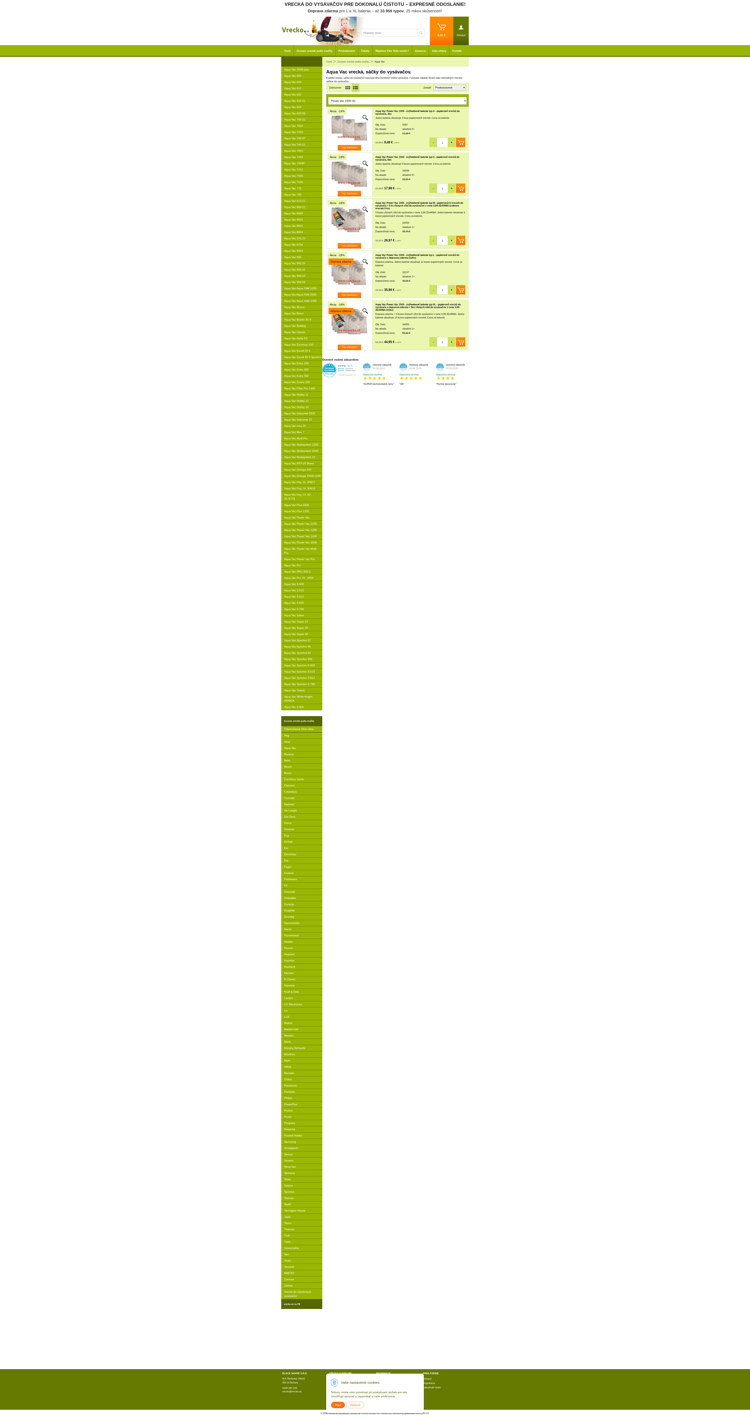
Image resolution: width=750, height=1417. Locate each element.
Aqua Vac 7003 (293, 125)
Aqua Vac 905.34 (294, 269)
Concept (289, 798)
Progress (289, 1123)
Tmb (287, 1235)
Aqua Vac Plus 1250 (296, 511)
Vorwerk (289, 1266)
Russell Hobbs (293, 1135)
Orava (288, 1079)
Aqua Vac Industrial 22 (298, 419)
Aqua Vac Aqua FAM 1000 (300, 288)
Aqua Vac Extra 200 (296, 363)
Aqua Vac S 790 (294, 609)
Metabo (289, 1035)
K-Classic (290, 979)
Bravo (287, 773)
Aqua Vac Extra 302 (296, 375)
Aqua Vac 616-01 (294, 100)
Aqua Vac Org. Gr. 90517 (299, 482)
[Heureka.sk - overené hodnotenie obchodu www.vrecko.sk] (340, 375)
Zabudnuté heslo (432, 1387)
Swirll (287, 1204)
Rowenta (289, 1129)
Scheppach (291, 1148)
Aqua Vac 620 (292, 107)
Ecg (286, 835)
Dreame (289, 829)
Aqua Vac (290, 748)
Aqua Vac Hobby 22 (296, 400)
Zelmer (288, 1285)
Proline (288, 1110)
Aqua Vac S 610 (294, 590)
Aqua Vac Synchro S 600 (299, 665)
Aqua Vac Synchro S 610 (299, 671)
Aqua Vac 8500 (293, 213)
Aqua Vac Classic (294, 332)
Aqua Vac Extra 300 (296, 369)
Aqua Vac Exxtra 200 (297, 382)
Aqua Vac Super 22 (296, 621)
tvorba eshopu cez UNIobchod (376, 1413)
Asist (287, 741)
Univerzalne (291, 1248)
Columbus (290, 791)
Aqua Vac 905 (292, 257)
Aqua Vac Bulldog (295, 325)
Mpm (287, 1060)
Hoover (288, 948)
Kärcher (289, 973)
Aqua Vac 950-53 (294, 275)
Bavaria (289, 754)
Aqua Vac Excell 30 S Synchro (302, 357)
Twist (287, 1241)
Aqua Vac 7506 (293, 182)
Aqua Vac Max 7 (294, 432)
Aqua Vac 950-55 (294, 282)
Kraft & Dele (291, 991)
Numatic (289, 1073)
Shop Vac (290, 1166)
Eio (286, 848)
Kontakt (457, 50)
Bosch (288, 766)
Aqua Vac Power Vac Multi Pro (300, 550)
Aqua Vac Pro (292, 565)
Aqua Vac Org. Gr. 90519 (299, 488)
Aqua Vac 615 (292, 94)
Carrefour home (294, 779)
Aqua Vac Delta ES (295, 338)
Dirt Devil (289, 816)
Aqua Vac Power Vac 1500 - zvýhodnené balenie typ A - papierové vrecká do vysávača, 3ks (417, 112)
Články (365, 50)
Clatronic (289, 785)
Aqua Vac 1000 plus (296, 69)
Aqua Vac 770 (292, 188)
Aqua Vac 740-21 (294, 144)
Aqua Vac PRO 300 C (297, 571)
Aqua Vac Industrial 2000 (299, 413)
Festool (288, 873)
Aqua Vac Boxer (294, 313)
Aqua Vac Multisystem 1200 (301, 444)
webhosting (398, 1413)
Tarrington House (294, 1210)
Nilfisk (287, 1066)
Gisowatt (289, 891)
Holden (288, 941)
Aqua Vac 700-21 (294, 119)
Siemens (289, 1173)
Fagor (288, 866)
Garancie (420, 50)
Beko (287, 760)
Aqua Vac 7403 (293, 157)
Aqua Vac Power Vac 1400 (300, 536)
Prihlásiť (427, 1379)
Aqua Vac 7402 (293, 150)
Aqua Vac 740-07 (294, 138)
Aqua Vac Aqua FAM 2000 (300, 294)
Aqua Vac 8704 (293, 244)
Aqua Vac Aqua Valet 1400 (300, 300)
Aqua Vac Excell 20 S (297, 350)
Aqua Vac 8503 (293, 225)
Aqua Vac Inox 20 (295, 425)
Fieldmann (290, 879)
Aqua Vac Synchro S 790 (299, 684)
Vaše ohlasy (439, 50)
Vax (286, 1254)
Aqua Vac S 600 (294, 584)
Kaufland (289, 966)
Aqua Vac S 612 (294, 596)
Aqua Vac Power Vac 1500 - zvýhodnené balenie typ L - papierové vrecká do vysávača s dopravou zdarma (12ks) (417, 256)
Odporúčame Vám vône (299, 729)
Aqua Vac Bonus (294, 307)
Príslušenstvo (346, 50)
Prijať (338, 1404)
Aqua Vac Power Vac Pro (299, 559)
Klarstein (289, 985)
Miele (287, 1041)
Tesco (287, 1223)
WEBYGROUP (422, 1413)
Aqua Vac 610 (292, 82)
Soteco (288, 1185)
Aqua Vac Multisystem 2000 (301, 450)
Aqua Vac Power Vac (297, 517)
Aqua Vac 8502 (293, 219)
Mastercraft (291, 1029)
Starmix (289, 1198)
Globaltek (290, 898)
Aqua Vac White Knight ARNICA (298, 698)
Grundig (289, 916)
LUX (286, 1016)
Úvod (329, 61)
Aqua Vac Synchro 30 (297, 646)
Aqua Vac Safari (294, 615)
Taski (287, 1216)
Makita (288, 1023)
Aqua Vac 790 (292, 194)
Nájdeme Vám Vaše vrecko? (392, 50)
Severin (289, 1160)
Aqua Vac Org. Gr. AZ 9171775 (297, 496)
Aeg (286, 735)
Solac (287, 1179)
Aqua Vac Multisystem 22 (299, 457)
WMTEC (289, 1273)
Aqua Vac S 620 (294, 602)
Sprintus (289, 1191)
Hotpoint (289, 954)
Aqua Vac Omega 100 (297, 469)
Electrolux (290, 854)
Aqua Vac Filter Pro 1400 (299, 388)
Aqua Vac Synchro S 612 (299, 677)
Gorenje (289, 904)
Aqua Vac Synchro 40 (297, 652)
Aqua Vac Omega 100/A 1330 (302, 475)
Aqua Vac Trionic (294, 690)
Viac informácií (349, 147)
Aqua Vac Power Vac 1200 (300, 523)
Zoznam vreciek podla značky (353, 61)
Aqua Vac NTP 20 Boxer (299, 463)
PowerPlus (290, 1104)
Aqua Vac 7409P (294, 163)
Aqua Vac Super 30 (296, 627)
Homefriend (291, 935)
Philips (288, 1098)
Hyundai (289, 960)
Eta (286, 860)
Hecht (287, 929)
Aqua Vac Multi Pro (296, 438)
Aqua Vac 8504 (293, 232)
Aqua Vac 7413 (293, 169)
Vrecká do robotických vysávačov (297, 1293)
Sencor (288, 1154)
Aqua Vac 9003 (293, 250)
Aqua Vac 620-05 (294, 113)
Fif (285, 885)
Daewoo (289, 804)
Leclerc (288, 998)
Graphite (289, 910)
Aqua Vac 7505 (293, 175)
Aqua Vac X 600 (294, 706)
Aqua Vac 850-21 (294, 207)
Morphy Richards (294, 1048)
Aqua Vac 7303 (293, 132)
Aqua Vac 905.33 (294, 263)
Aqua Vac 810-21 (294, 200)
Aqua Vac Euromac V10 (298, 344)
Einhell (288, 841)
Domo (288, 823)
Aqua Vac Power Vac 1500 (300, 542)
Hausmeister (292, 923)
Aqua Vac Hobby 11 (296, 394)
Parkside (289, 1091)
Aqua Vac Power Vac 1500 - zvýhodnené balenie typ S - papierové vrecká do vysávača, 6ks (417, 158)
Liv (286, 1010)
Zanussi (289, 1279)
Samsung (290, 1141)
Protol (287, 1116)
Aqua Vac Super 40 (296, 634)
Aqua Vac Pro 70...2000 (298, 577)
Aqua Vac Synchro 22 (297, 640)
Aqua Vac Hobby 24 (296, 407)
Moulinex (289, 1054)
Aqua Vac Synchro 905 (298, 659)
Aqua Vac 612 (292, 88)
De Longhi (290, 810)
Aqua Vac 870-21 (294, 238)
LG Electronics (293, 1004)
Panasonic (290, 1085)
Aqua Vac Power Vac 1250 (300, 530)
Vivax (287, 1260)
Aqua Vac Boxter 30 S (297, 319)
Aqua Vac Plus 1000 (296, 505)
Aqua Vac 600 (292, 75)
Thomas (289, 1229)
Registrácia (429, 1383)
